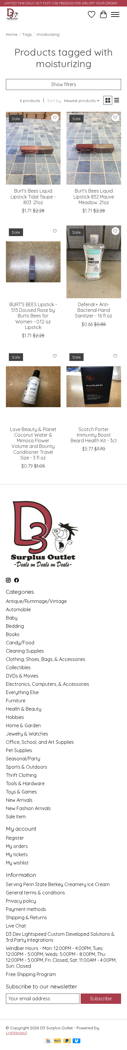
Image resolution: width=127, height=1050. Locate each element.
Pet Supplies (19, 750)
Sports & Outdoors (26, 767)
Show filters (63, 84)
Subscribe (101, 998)
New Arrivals (19, 800)
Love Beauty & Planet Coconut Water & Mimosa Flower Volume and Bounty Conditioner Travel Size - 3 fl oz (33, 443)
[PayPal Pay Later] (67, 1041)
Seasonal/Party (23, 759)
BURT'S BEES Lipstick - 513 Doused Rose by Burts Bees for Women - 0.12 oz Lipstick (33, 315)
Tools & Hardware (25, 783)
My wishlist (17, 863)
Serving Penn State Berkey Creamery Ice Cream (58, 884)
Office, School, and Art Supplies (40, 742)
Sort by (54, 100)
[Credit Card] (48, 1041)
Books (12, 634)
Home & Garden (23, 725)
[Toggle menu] (115, 14)
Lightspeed (16, 1032)
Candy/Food (20, 643)
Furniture (15, 701)
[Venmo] (76, 1041)
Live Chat (16, 926)
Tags (27, 34)
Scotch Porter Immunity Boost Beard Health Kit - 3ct (94, 434)
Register (15, 838)
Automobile (18, 609)
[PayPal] (57, 1041)
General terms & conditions (35, 893)
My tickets (17, 854)
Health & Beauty (23, 709)
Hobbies (15, 717)
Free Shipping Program (31, 974)
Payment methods (26, 909)
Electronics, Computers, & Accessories (47, 684)
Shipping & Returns (26, 917)
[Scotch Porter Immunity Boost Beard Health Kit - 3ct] (93, 386)
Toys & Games (21, 792)
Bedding (15, 626)
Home (11, 34)
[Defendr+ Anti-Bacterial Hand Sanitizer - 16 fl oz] (93, 261)
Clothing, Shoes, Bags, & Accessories (45, 659)
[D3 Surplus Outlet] (12, 14)
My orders (17, 846)
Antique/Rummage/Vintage (36, 601)
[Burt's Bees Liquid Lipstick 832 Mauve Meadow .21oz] (93, 148)
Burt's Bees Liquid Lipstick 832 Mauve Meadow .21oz (94, 196)
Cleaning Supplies (25, 651)
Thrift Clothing (21, 775)
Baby (11, 618)
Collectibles (18, 667)
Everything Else (22, 692)
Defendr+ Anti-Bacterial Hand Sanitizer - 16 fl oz (93, 310)
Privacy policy (21, 901)
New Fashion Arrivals (28, 808)
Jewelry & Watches (27, 734)
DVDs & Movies (22, 676)
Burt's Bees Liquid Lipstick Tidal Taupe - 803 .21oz (33, 196)
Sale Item (16, 817)
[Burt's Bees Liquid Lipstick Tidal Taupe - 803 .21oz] (33, 148)
